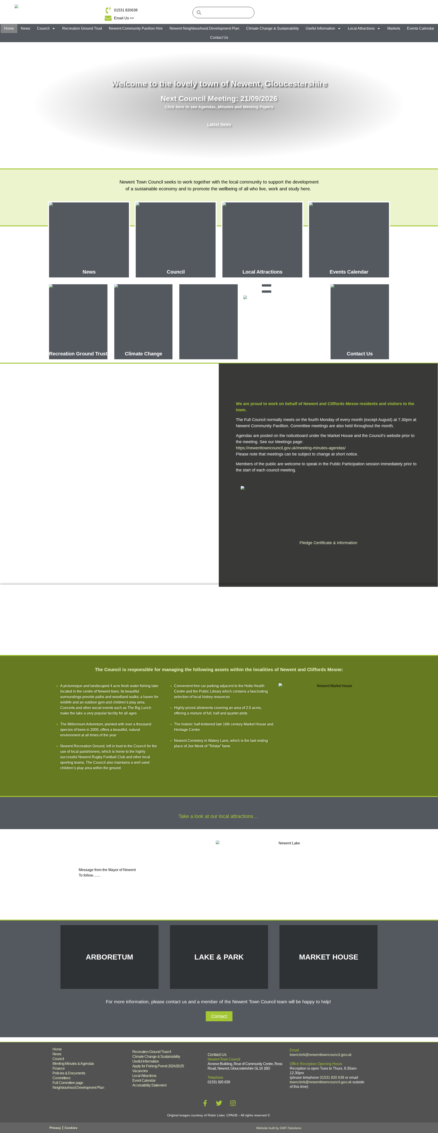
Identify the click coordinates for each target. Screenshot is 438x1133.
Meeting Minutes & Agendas (73, 1064)
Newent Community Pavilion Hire (136, 28)
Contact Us (219, 37)
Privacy (55, 1128)
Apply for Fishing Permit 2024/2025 (158, 1066)
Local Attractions (361, 28)
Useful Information (320, 28)
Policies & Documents (68, 1073)
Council (43, 28)
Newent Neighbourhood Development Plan (204, 28)
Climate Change (143, 354)
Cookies (71, 1128)
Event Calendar (143, 1080)
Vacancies (140, 1071)
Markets (393, 28)
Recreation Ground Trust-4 (151, 1052)
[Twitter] (219, 1103)
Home (9, 28)
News (25, 28)
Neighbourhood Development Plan (78, 1087)
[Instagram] (233, 1103)
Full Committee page (67, 1083)
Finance (58, 1068)
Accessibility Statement (149, 1085)
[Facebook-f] (205, 1103)
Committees (61, 1078)
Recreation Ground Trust (82, 28)
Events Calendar (420, 28)
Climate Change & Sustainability (272, 28)
